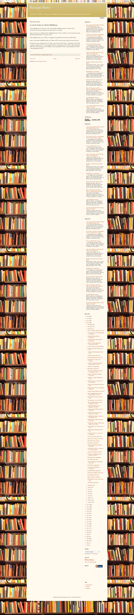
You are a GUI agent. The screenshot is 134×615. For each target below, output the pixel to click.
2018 (88, 513)
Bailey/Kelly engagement (93, 368)
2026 (88, 316)
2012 (88, 526)
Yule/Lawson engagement (93, 366)
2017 (88, 515)
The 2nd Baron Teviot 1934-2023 (95, 400)
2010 (88, 530)
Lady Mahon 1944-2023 (93, 459)
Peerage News (40, 7)
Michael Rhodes (90, 560)
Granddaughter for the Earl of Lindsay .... (94, 360)
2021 (88, 507)
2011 (88, 528)
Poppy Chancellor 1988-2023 (94, 477)
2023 (88, 322)
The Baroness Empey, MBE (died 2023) (95, 378)
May (89, 493)
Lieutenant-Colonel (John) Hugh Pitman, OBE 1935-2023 (95, 363)
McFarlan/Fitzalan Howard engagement (93, 336)
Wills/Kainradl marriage (93, 482)
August (89, 487)
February (90, 500)
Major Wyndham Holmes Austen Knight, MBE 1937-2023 (95, 394)
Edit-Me (88, 586)
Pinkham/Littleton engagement (94, 457)
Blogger (79, 597)
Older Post (77, 58)
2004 (88, 543)
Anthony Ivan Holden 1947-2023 (95, 452)
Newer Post (32, 58)
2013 (88, 524)
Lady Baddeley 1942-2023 (93, 475)
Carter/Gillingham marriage (92, 97)
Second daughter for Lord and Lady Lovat (95, 427)
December (90, 324)
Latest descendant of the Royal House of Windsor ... (96, 333)
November (90, 326)
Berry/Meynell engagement (93, 465)
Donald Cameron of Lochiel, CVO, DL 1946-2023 (95, 381)
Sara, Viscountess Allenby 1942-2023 (96, 330)
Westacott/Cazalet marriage (93, 441)
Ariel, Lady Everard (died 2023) (95, 436)
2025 (88, 318)
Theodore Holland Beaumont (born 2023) (95, 352)
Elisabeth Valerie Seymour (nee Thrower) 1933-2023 (94, 413)
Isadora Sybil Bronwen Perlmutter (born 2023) (95, 462)
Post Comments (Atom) (41, 61)
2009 (88, 532)
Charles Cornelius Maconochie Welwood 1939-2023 (94, 343)
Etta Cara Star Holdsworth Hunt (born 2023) (95, 374)
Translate (95, 553)
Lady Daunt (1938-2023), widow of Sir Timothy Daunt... (95, 449)
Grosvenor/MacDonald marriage (93, 44)
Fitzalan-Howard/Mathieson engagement (94, 467)
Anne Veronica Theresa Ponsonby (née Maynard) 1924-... (95, 371)
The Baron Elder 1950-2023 (94, 355)
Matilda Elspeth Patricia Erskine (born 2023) (95, 445)
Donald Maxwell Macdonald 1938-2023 (95, 430)
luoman (69, 597)
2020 (88, 509)
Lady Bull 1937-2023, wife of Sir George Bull (95, 433)
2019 (88, 511)
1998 (88, 545)
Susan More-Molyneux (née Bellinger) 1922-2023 (94, 406)
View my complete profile (90, 562)
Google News (89, 585)
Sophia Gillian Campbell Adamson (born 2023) (95, 420)
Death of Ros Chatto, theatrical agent (94, 79)
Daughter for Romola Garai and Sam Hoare (94, 62)
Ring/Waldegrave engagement (92, 71)
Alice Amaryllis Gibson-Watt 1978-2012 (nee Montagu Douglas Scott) (95, 25)
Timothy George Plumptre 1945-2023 (96, 391)
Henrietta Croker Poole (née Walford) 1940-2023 (96, 388)
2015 (88, 519)
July (89, 489)
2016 (88, 517)
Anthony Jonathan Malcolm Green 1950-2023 (95, 409)
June (89, 491)
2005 (88, 540)
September (90, 485)
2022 (88, 504)
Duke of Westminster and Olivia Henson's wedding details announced (94, 88)
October (90, 329)
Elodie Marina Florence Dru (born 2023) (95, 397)
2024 (88, 320)
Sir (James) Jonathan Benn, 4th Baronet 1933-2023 (94, 454)
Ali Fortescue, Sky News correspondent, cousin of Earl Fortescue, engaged (95, 35)
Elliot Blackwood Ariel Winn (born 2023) (95, 479)
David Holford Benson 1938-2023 (95, 357)
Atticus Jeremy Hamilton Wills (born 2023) (96, 385)
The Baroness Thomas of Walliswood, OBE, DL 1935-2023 (96, 423)
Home (55, 58)
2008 (88, 534)
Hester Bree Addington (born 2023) (95, 472)
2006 (88, 538)
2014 (88, 521)
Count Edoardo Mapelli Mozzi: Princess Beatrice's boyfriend (95, 106)
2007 (88, 536)
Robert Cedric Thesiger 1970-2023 (95, 438)
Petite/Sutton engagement (93, 443)
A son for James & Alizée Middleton (96, 346)
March (89, 498)
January (90, 502)
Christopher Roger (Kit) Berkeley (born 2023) (95, 340)
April (89, 495)
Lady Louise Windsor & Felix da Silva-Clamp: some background (95, 53)
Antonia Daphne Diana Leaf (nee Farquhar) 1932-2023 (95, 403)
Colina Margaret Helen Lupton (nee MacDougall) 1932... (95, 416)
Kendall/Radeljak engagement (94, 470)
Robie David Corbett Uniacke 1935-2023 (95, 349)
